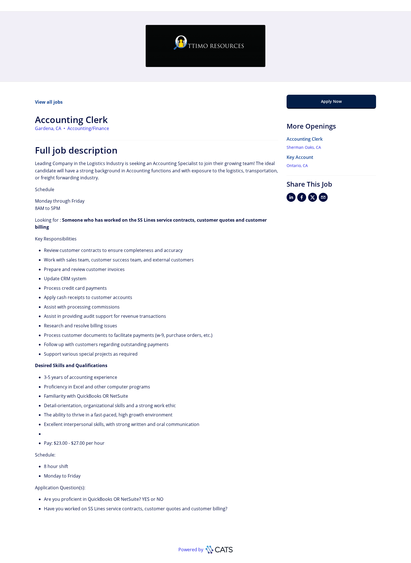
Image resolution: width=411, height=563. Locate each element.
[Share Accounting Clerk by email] (323, 198)
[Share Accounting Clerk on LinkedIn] (291, 198)
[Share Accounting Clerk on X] (312, 198)
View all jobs (49, 102)
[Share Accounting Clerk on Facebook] (301, 198)
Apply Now (331, 101)
